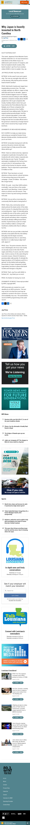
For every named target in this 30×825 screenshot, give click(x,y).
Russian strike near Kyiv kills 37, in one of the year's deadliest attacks (16, 420)
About (4, 781)
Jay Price (5, 38)
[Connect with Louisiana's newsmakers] (15, 617)
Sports (4, 499)
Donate (25, 2)
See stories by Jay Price (8, 318)
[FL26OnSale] (15, 343)
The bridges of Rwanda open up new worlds (15, 434)
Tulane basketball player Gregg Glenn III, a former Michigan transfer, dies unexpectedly (16, 512)
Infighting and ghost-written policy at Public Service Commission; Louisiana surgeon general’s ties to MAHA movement (19, 708)
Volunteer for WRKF (8, 798)
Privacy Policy (6, 788)
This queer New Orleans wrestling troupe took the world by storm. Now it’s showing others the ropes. (16, 529)
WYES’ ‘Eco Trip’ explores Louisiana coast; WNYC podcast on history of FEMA (19, 675)
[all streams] (28, 823)
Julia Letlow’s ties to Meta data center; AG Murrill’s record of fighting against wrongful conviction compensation (19, 743)
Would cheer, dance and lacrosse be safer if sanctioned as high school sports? (16, 505)
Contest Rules (6, 804)
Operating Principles (8, 801)
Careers (5, 794)
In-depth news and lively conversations (15, 568)
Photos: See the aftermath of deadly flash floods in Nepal (16, 427)
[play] (2, 823)
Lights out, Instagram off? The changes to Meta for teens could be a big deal (16, 441)
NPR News (5, 414)
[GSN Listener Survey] (15, 373)
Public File (5, 791)
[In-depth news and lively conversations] (15, 550)
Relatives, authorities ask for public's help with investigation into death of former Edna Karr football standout (16, 521)
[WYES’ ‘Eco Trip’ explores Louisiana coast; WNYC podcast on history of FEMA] (7, 676)
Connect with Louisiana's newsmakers (15, 632)
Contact (5, 784)
